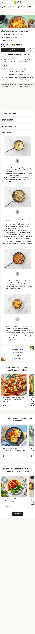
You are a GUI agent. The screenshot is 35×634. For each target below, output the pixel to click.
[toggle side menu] (2, 2)
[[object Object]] (27, 50)
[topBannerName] (17, 12)
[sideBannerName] (17, 99)
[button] (17, 120)
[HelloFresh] (17, 2)
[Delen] (32, 50)
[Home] (2, 7)
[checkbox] (2, 40)
